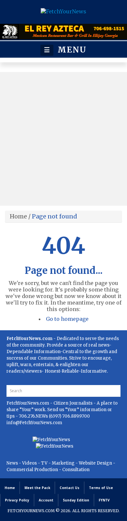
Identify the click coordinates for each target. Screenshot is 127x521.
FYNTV (104, 500)
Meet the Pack (37, 487)
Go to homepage (67, 319)
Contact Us (69, 487)
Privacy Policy (17, 500)
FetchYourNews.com (28, 403)
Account (46, 500)
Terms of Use (101, 487)
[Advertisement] (63, 138)
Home (18, 216)
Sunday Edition (76, 500)
